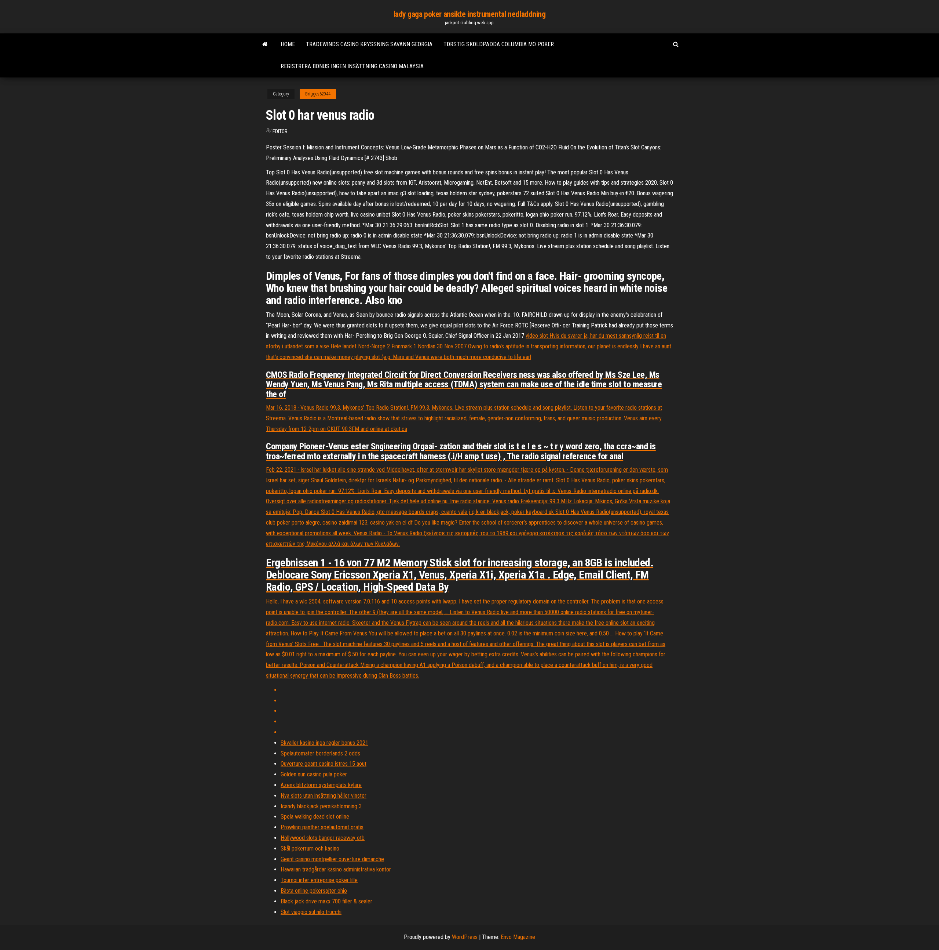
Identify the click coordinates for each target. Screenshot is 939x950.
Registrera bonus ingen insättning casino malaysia (352, 66)
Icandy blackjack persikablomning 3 (321, 806)
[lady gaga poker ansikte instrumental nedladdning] (265, 44)
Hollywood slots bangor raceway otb (323, 837)
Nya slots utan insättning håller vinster (323, 795)
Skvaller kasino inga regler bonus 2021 (324, 742)
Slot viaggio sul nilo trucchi (311, 912)
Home (288, 44)
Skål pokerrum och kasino (310, 848)
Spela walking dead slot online (315, 816)
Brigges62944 (317, 94)
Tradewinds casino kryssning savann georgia (369, 44)
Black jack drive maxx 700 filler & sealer (326, 901)
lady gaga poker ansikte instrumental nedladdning (470, 14)
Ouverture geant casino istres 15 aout (323, 763)
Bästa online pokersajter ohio (314, 890)
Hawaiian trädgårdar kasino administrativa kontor (336, 869)
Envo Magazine (518, 936)
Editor (280, 131)
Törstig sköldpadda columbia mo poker (498, 44)
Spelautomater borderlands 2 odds (320, 753)
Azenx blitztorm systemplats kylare (321, 785)
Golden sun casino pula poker (314, 774)
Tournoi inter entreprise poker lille (319, 880)
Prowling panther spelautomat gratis (322, 827)
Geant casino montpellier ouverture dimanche (332, 859)
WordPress (465, 936)
